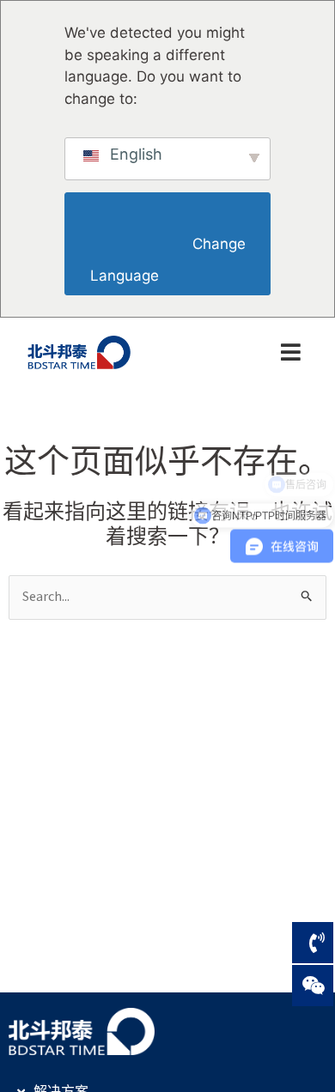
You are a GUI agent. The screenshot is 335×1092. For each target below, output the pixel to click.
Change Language (169, 259)
